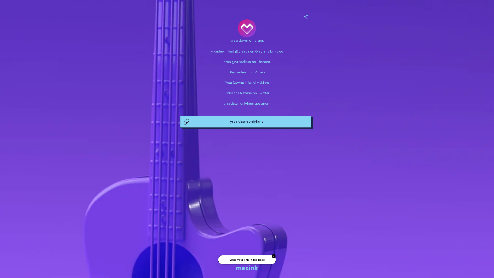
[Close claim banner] (274, 257)
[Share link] (306, 16)
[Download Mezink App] (247, 267)
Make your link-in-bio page (247, 260)
